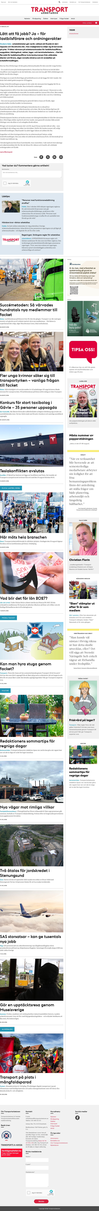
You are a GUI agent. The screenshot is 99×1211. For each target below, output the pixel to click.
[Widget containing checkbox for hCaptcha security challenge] (16, 183)
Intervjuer (53, 18)
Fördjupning (36, 18)
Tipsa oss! (3, 2)
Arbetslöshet (73, 34)
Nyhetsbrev (95, 2)
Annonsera (64, 2)
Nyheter (27, 18)
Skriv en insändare (12, 2)
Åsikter (45, 18)
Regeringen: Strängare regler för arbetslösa (41, 235)
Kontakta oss (73, 2)
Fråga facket (64, 18)
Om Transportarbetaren (84, 2)
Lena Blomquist (6, 152)
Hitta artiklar (87, 23)
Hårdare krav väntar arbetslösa (16, 222)
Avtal (73, 18)
